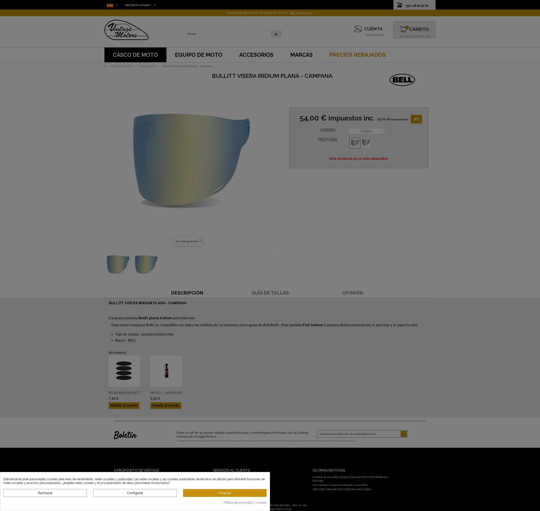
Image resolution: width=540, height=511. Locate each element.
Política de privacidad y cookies (245, 502)
